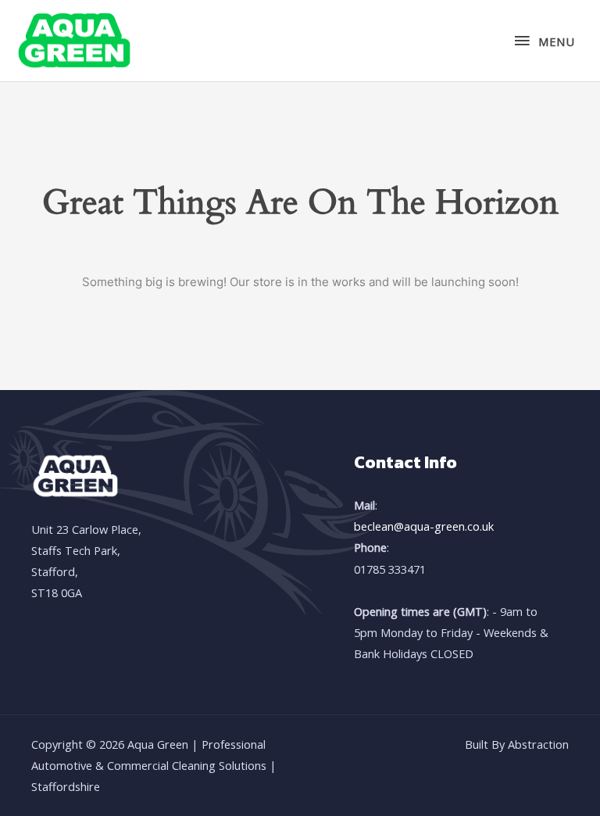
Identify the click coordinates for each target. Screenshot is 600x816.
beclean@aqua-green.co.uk (424, 526)
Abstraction (538, 744)
